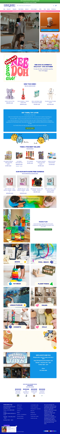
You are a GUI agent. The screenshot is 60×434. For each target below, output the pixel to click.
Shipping (33, 412)
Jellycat (27, 9)
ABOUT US (19, 405)
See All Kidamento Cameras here (30, 173)
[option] (16, 11)
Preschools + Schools (36, 408)
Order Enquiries (34, 407)
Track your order (34, 416)
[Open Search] (18, 5)
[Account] (53, 5)
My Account (33, 414)
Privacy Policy (20, 416)
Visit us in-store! (43, 11)
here (45, 70)
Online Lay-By (34, 418)
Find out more (30, 128)
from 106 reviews (30, 386)
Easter (48, 9)
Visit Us (18, 410)
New (4, 9)
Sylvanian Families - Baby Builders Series (8, 163)
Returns (32, 410)
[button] (13, 390)
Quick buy (9, 98)
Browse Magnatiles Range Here (43, 229)
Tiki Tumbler (30, 161)
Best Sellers (21, 9)
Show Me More (30, 148)
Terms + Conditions (21, 414)
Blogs (18, 412)
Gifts (40, 9)
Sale (45, 9)
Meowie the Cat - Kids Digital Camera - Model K (23, 190)
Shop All (8, 9)
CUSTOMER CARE (34, 405)
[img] (30, 385)
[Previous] (4, 94)
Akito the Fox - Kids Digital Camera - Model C (10, 190)
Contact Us (19, 408)
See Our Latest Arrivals (30, 86)
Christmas (53, 9)
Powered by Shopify (20, 431)
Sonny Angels (34, 9)
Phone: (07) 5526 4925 (16, 11)
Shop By (14, 9)
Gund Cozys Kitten (9, 101)
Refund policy (20, 418)
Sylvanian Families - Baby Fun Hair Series (40, 163)
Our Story (19, 407)
